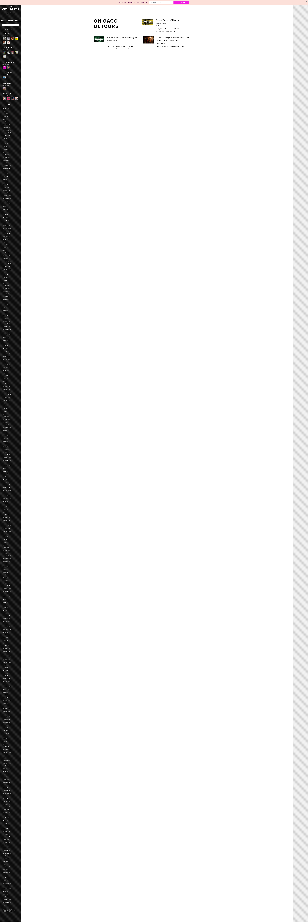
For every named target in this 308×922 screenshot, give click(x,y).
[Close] (306, 1)
